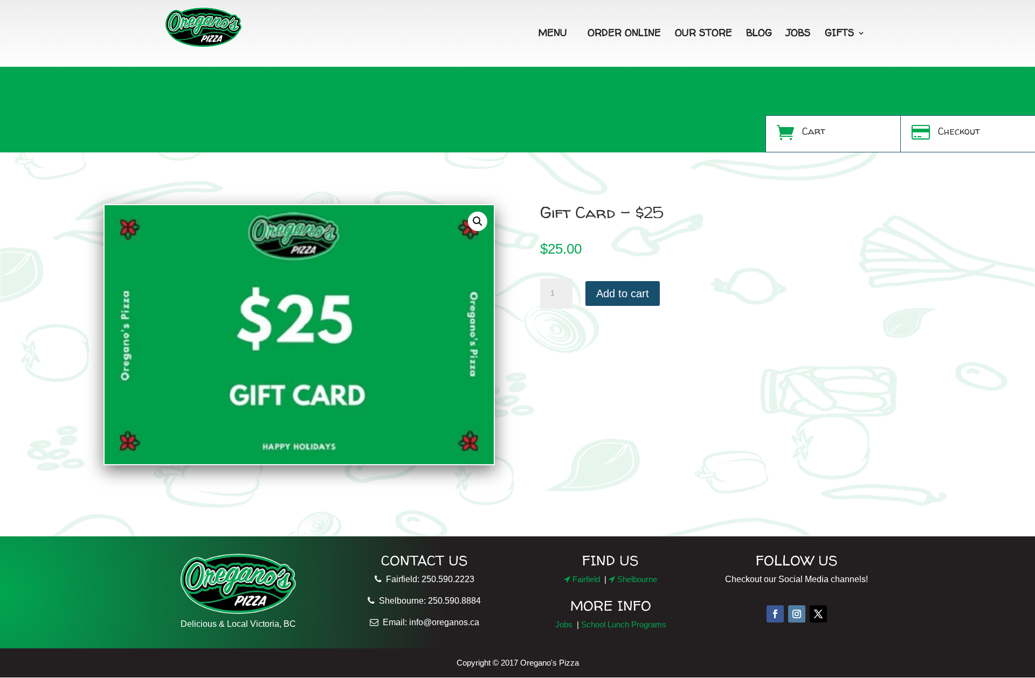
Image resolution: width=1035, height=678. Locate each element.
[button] (477, 221)
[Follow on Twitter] (818, 614)
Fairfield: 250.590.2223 (428, 579)
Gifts (839, 32)
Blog (759, 32)
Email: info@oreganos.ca (428, 622)
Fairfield (585, 579)
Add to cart (622, 293)
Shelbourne (636, 579)
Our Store (703, 32)
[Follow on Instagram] (796, 614)
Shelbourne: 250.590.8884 (428, 600)
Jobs (798, 32)
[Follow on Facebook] (775, 614)
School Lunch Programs (623, 624)
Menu (553, 32)
